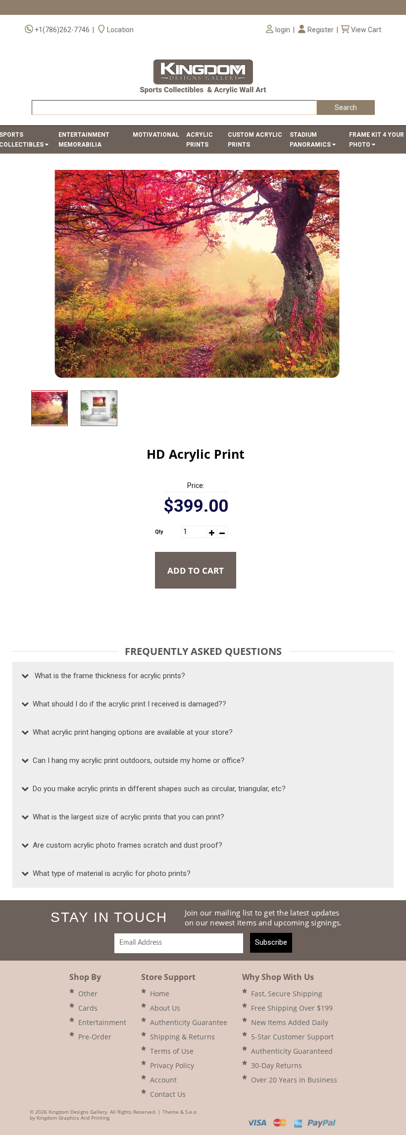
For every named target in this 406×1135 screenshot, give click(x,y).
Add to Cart (195, 570)
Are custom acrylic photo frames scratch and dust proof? (125, 845)
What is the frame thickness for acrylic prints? (107, 675)
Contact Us (168, 1094)
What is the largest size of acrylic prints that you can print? (126, 816)
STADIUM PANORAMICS (311, 139)
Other (88, 993)
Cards (88, 1008)
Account (163, 1079)
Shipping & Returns (182, 1036)
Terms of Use (172, 1051)
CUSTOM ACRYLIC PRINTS (255, 139)
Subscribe (271, 942)
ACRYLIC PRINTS (199, 139)
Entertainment (102, 1022)
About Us (165, 1008)
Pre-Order (94, 1036)
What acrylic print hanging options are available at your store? (131, 732)
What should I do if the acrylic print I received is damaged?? (127, 704)
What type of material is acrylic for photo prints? (110, 873)
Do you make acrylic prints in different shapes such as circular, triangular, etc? (157, 788)
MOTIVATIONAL (156, 134)
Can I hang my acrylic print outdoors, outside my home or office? (137, 760)
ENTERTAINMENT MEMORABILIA (83, 139)
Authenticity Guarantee (188, 1022)
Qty (159, 532)
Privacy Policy (172, 1065)
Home (159, 993)
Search (346, 107)
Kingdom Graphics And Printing (73, 1117)
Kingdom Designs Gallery (78, 1111)
